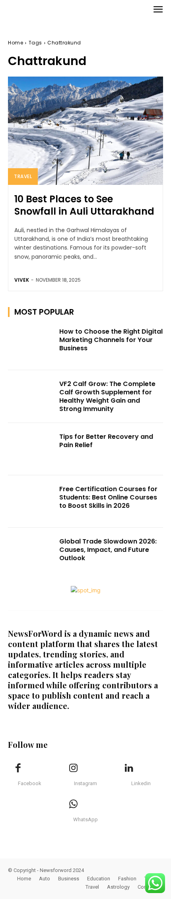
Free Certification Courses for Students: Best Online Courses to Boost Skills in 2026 (108, 497)
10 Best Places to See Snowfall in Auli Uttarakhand (84, 205)
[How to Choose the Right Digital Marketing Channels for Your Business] (31, 344)
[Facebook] (18, 768)
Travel (23, 176)
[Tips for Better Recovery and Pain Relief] (31, 449)
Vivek (21, 280)
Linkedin (141, 783)
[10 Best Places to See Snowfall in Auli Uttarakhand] (85, 131)
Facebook (29, 783)
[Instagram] (74, 768)
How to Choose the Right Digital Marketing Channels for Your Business (111, 340)
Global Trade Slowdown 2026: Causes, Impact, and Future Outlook (108, 550)
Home (15, 42)
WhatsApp (85, 819)
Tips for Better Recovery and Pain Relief (106, 441)
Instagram (85, 783)
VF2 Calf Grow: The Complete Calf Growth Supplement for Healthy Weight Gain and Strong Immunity (107, 396)
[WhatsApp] (74, 804)
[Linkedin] (129, 768)
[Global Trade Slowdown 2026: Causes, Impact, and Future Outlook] (31, 554)
